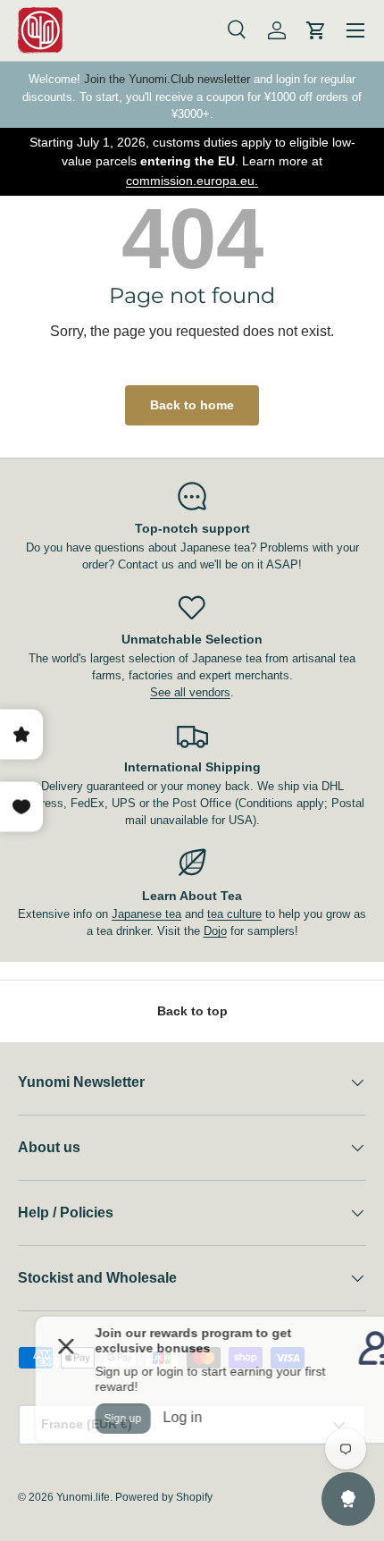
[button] (316, 30)
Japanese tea (146, 914)
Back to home (192, 405)
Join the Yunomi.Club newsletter (167, 79)
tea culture (234, 914)
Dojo (215, 931)
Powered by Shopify (164, 1497)
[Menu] (355, 30)
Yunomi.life (83, 1497)
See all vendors (190, 692)
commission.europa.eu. (192, 180)
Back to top (192, 1011)
